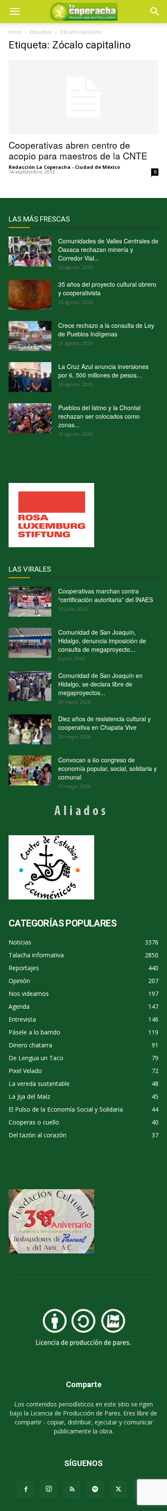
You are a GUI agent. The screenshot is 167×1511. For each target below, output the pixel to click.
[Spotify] (95, 1489)
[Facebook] (25, 1489)
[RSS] (72, 1489)
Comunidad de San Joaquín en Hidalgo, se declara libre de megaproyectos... (100, 684)
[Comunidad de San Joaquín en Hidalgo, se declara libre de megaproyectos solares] (30, 686)
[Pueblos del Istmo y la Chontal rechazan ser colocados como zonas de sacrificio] (30, 418)
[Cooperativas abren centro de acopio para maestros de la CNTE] (83, 97)
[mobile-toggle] (14, 11)
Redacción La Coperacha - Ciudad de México (64, 167)
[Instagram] (48, 1489)
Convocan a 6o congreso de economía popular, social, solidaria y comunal (107, 768)
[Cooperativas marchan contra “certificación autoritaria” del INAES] (30, 602)
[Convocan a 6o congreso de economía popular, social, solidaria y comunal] (30, 770)
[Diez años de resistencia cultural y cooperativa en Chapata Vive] (30, 729)
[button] (155, 11)
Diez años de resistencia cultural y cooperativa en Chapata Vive (104, 723)
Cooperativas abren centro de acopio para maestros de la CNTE (78, 150)
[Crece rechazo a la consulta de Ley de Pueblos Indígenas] (30, 336)
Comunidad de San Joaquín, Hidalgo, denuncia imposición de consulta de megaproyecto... (102, 641)
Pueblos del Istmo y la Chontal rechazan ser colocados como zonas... (99, 416)
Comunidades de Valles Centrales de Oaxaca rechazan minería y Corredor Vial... (108, 249)
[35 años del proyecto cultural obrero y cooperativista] (30, 295)
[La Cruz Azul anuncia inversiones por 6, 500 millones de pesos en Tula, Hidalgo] (30, 377)
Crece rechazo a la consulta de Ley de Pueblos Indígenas (106, 329)
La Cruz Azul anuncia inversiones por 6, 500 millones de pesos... (103, 370)
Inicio (15, 32)
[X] (118, 1489)
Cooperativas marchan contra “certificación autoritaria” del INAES (105, 595)
